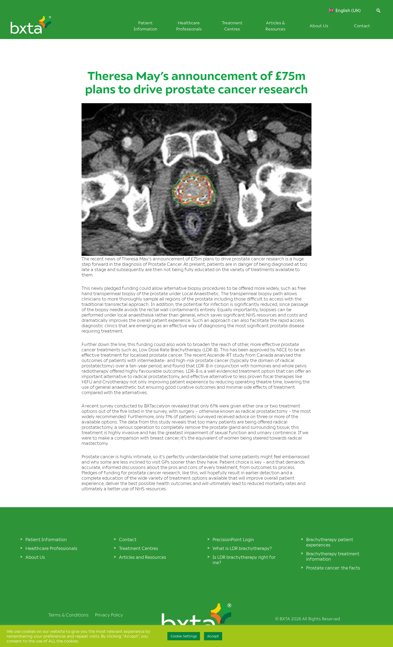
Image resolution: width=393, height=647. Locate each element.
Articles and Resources (142, 557)
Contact (362, 25)
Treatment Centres (138, 548)
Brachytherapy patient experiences (329, 542)
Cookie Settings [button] (184, 636)
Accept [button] (213, 636)
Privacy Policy (109, 614)
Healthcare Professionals (51, 548)
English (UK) (347, 10)
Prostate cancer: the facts (333, 567)
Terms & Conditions (68, 614)
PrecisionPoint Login (233, 539)
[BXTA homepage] (40, 27)
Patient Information (46, 539)
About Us (319, 25)
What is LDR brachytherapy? (242, 548)
